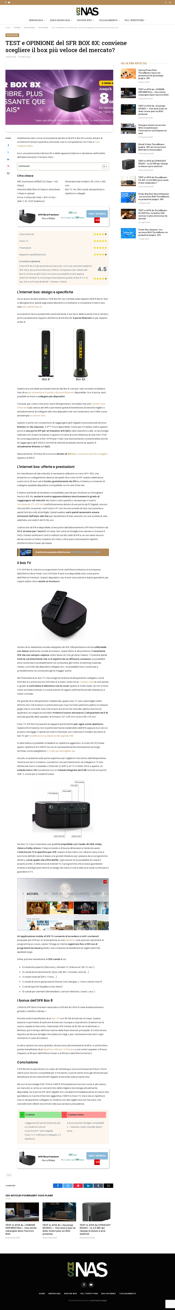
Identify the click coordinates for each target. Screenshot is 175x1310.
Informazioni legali (98, 1300)
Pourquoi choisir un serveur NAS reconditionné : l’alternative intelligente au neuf (152, 129)
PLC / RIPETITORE (134, 20)
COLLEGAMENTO (108, 20)
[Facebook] (8, 145)
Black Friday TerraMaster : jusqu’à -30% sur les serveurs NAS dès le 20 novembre (152, 147)
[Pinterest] (8, 166)
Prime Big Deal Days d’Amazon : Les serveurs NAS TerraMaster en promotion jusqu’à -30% (153, 197)
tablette (69, 940)
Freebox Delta (87, 682)
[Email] (8, 173)
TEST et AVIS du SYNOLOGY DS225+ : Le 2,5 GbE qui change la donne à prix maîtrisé (95, 1229)
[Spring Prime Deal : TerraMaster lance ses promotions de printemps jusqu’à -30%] (128, 74)
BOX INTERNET (108, 1293)
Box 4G (55, 1018)
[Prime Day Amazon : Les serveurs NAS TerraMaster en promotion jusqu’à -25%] (128, 233)
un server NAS (37, 415)
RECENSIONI (12, 35)
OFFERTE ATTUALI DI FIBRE (85, 552)
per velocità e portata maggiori (88, 453)
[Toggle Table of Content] (103, 166)
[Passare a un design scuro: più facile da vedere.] (165, 2)
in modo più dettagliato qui (60, 751)
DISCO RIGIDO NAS (60, 20)
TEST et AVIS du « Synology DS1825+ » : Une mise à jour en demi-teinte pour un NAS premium (59, 1229)
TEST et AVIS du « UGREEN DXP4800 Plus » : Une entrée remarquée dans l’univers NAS (21, 1229)
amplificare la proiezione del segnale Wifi (51, 735)
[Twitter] (8, 152)
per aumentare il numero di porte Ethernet (51, 392)
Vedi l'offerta (97, 213)
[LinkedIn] (8, 159)
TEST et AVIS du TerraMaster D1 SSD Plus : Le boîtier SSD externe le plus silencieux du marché (152, 214)
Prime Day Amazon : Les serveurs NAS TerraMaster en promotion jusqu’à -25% (153, 232)
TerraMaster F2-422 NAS (30, 504)
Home (42, 1293)
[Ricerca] (170, 2)
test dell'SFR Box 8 (32, 306)
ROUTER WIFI (84, 20)
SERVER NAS (36, 20)
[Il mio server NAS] (87, 11)
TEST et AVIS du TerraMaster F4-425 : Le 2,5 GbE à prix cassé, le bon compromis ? (153, 180)
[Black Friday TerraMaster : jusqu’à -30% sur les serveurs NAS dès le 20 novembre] (128, 148)
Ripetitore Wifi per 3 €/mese (58, 1049)
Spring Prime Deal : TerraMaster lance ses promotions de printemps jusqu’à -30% (150, 74)
